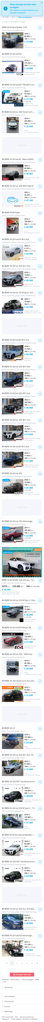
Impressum (5, 1019)
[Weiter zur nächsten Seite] (37, 963)
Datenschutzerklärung (27, 1017)
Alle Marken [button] (8, 987)
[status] (22, 8)
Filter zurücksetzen (25, 17)
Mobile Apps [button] (8, 1011)
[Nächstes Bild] (40, 562)
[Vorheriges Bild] (4, 562)
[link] (7, 963)
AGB (16, 1017)
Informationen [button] (9, 1001)
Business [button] (7, 1006)
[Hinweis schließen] (41, 2)
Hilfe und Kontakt (7, 1017)
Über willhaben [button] (9, 996)
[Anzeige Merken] (40, 28)
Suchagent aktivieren (23, 974)
